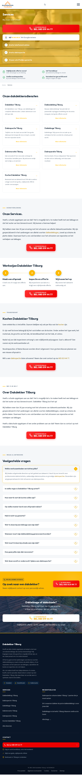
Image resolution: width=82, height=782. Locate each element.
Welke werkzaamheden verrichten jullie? (21, 469)
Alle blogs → (46, 719)
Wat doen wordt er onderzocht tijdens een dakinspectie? (28, 561)
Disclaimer (54, 771)
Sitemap (62, 771)
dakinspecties (60, 476)
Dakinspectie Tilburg (10, 701)
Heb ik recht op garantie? (15, 516)
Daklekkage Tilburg (9, 706)
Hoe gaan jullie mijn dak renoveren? (19, 552)
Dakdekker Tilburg (40, 768)
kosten (61, 324)
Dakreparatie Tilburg (10, 716)
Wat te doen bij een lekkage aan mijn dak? (22, 525)
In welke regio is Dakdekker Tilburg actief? (22, 489)
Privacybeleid (21, 771)
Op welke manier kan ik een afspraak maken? (23, 507)
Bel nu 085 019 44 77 (14, 745)
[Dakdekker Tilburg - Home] (7, 4)
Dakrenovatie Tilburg (10, 711)
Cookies (46, 771)
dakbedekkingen (52, 232)
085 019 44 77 (63, 358)
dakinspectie (16, 358)
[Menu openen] (78, 4)
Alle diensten (7, 726)
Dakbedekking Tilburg (10, 695)
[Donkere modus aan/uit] (45, 4)
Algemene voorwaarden (35, 771)
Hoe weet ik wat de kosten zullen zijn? (20, 498)
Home (4, 85)
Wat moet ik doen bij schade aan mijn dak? (22, 543)
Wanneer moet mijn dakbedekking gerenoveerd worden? (28, 534)
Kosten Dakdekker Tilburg (11, 721)
